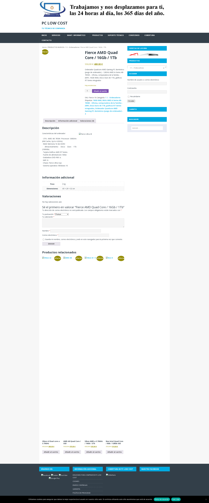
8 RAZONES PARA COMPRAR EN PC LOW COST (87, 476)
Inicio (44, 47)
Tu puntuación (48, 214)
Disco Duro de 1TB (97, 105)
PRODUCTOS (97, 35)
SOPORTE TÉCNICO (116, 35)
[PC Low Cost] (104, 16)
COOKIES (76, 481)
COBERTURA (149, 35)
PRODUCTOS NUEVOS (56, 47)
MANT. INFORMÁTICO (76, 35)
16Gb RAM (97, 100)
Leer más (175, 499)
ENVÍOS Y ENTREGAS (80, 485)
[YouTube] (63, 475)
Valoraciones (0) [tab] (87, 121)
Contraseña (131, 88)
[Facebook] (46, 475)
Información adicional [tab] (67, 121)
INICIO (44, 35)
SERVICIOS (56, 35)
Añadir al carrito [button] (51, 452)
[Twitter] (54, 475)
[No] (206, 499)
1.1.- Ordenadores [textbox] (146, 68)
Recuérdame (135, 96)
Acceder (131, 101)
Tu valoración (48, 217)
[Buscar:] (147, 128)
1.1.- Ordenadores (72, 47)
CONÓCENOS (134, 35)
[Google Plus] (54, 478)
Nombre (46, 231)
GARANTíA (76, 489)
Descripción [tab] (50, 121)
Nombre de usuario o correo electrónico (143, 80)
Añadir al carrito (100, 91)
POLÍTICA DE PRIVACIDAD (81, 493)
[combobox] (147, 67)
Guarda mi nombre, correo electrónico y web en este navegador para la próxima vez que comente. (84, 239)
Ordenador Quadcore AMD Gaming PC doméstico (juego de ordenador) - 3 (104, 111)
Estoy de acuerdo (162, 499)
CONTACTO (47, 40)
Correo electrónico (50, 235)
